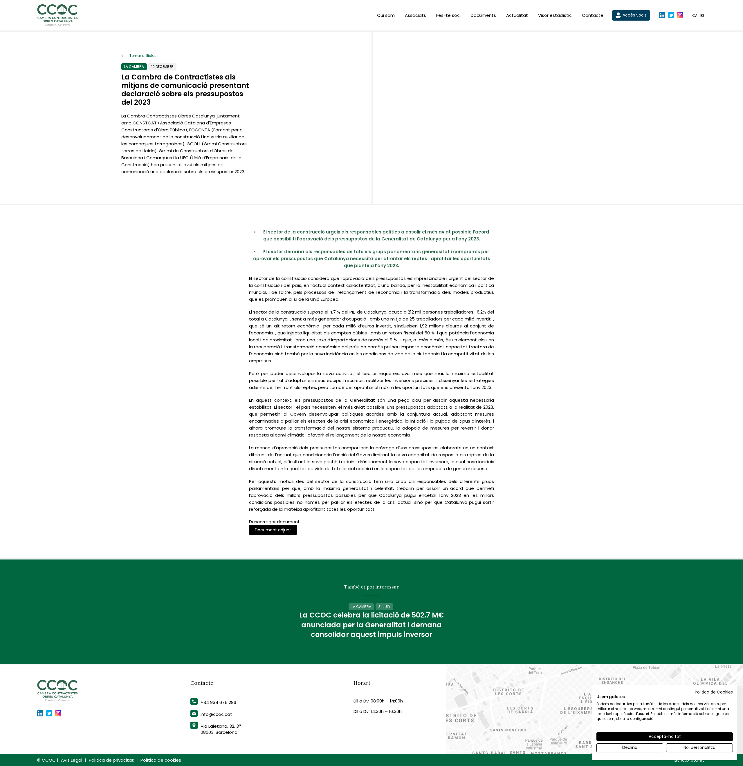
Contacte (592, 15)
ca (694, 15)
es (702, 15)
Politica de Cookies (714, 692)
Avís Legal (71, 760)
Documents (483, 15)
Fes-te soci (448, 15)
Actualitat (517, 15)
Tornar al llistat (142, 55)
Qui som (386, 15)
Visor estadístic (555, 15)
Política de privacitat (111, 760)
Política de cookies (160, 760)
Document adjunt (273, 530)
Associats (415, 15)
